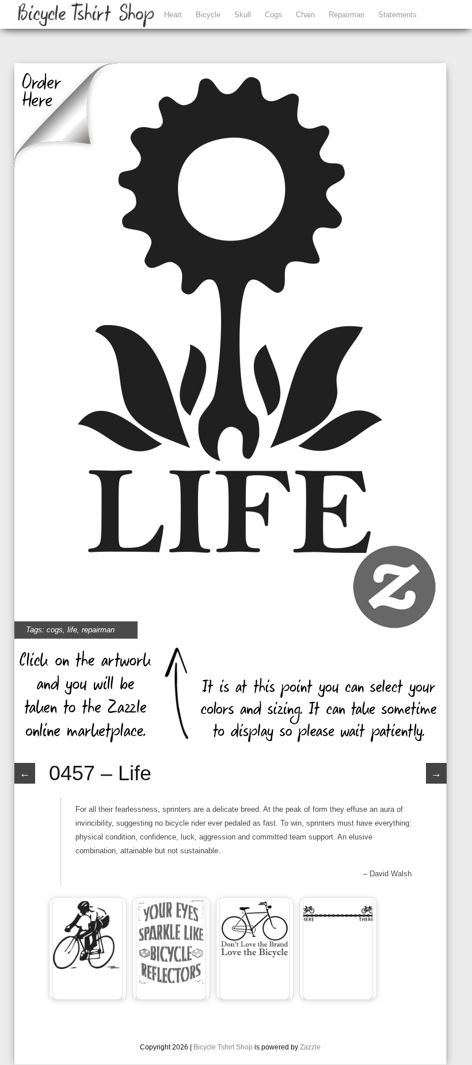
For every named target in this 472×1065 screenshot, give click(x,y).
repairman (98, 629)
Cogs (273, 14)
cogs (55, 629)
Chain (305, 14)
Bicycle (208, 14)
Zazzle (310, 1047)
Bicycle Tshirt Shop (223, 1047)
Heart (173, 14)
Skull (242, 14)
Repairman (346, 14)
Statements (397, 14)
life (72, 629)
